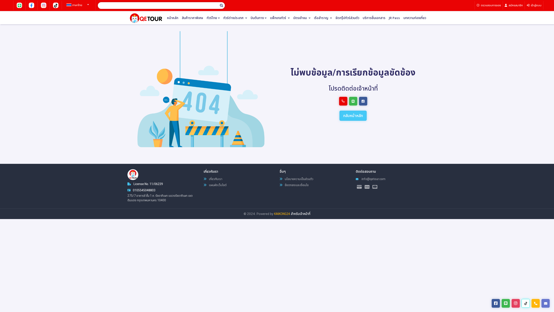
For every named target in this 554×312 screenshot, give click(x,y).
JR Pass (394, 18)
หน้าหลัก (172, 18)
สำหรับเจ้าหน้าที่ (300, 214)
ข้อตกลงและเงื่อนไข (296, 185)
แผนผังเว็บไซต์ (217, 185)
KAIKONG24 (282, 214)
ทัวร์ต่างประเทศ (233, 18)
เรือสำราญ (321, 18)
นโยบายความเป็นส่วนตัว (298, 179)
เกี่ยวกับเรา (215, 179)
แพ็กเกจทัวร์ (278, 18)
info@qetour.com (373, 179)
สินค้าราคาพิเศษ (192, 18)
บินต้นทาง (257, 18)
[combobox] (77, 3)
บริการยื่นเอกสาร (374, 18)
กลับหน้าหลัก (353, 115)
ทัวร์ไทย (212, 18)
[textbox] (77, 5)
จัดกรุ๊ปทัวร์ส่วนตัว (347, 18)
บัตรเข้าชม (300, 18)
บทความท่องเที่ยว (414, 18)
